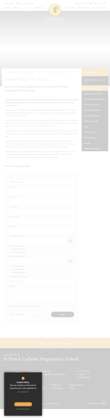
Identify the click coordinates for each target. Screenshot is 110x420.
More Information (23, 392)
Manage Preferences (23, 409)
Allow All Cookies (23, 404)
